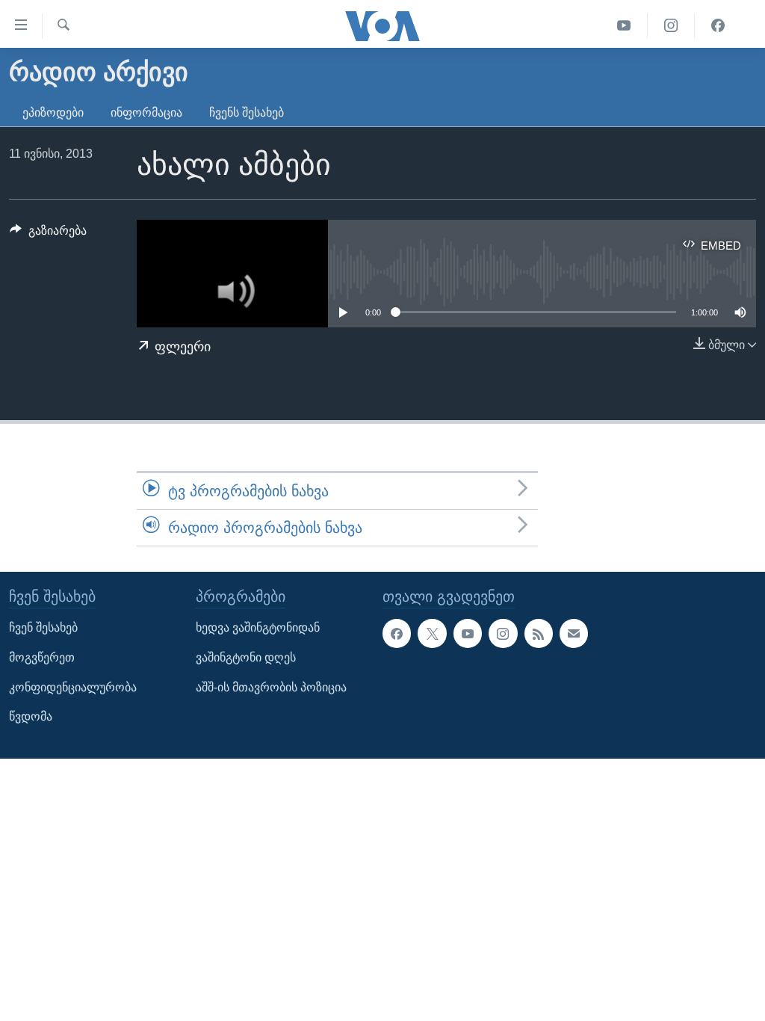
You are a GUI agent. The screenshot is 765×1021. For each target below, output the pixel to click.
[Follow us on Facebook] (396, 634)
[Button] (48, 234)
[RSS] (538, 634)
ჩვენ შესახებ (43, 628)
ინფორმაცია (146, 112)
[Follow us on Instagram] (503, 634)
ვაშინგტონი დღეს (246, 657)
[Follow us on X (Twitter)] (432, 634)
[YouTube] (624, 25)
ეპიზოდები (53, 112)
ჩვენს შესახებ (246, 112)
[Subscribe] (574, 634)
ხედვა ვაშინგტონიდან (258, 628)
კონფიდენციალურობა (73, 687)
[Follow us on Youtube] (467, 634)
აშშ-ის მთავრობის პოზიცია (271, 687)
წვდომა (30, 717)
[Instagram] (671, 25)
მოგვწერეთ (42, 657)
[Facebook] (718, 25)
